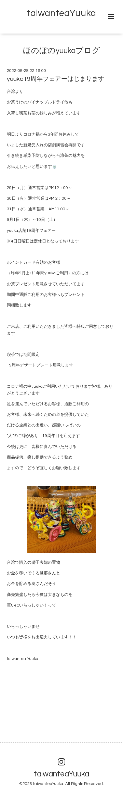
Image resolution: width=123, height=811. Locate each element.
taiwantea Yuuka (22, 659)
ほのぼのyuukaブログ (61, 51)
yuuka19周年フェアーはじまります (55, 79)
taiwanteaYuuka (61, 13)
